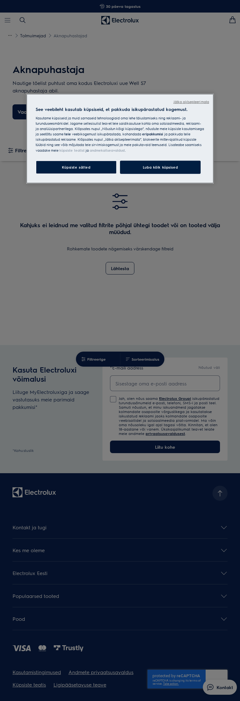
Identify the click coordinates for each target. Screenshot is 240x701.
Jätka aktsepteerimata (191, 101)
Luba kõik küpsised (160, 167)
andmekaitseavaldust (107, 150)
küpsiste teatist (72, 150)
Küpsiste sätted (76, 167)
